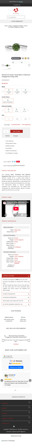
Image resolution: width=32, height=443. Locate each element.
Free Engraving (26, 124)
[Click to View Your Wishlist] (28, 5)
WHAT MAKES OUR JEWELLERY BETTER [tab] (13, 300)
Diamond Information (18, 396)
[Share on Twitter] (15, 162)
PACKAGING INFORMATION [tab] (9, 297)
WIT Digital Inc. (22, 431)
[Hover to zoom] (16, 46)
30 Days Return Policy (10, 143)
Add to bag (16, 131)
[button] (2, 380)
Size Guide (7, 124)
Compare (15, 135)
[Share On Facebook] (13, 162)
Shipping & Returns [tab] (8, 275)
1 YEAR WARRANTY (17, 21)
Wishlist (7, 135)
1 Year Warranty (9, 141)
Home (6, 25)
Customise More (15, 124)
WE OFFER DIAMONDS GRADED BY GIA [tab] (13, 304)
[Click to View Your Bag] (30, 5)
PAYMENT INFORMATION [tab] (9, 294)
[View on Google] (5, 375)
